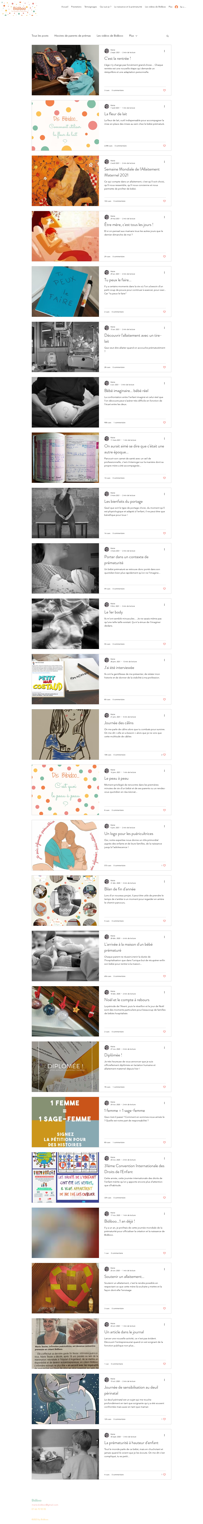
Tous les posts (40, 35)
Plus (131, 35)
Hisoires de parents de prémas (72, 35)
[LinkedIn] (165, 1520)
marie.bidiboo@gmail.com (45, 1504)
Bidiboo (36, 1500)
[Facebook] (169, 1520)
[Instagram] (160, 1520)
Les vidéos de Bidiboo (110, 35)
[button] (167, 36)
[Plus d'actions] (165, 51)
